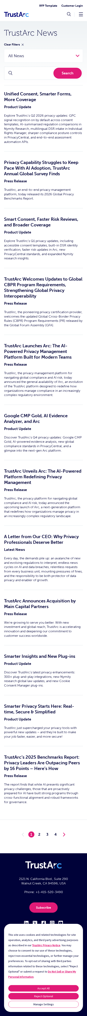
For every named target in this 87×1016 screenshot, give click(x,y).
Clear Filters (12, 44)
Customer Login (72, 5)
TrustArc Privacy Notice (46, 945)
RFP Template (48, 5)
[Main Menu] (81, 14)
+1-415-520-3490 (49, 892)
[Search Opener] (69, 14)
